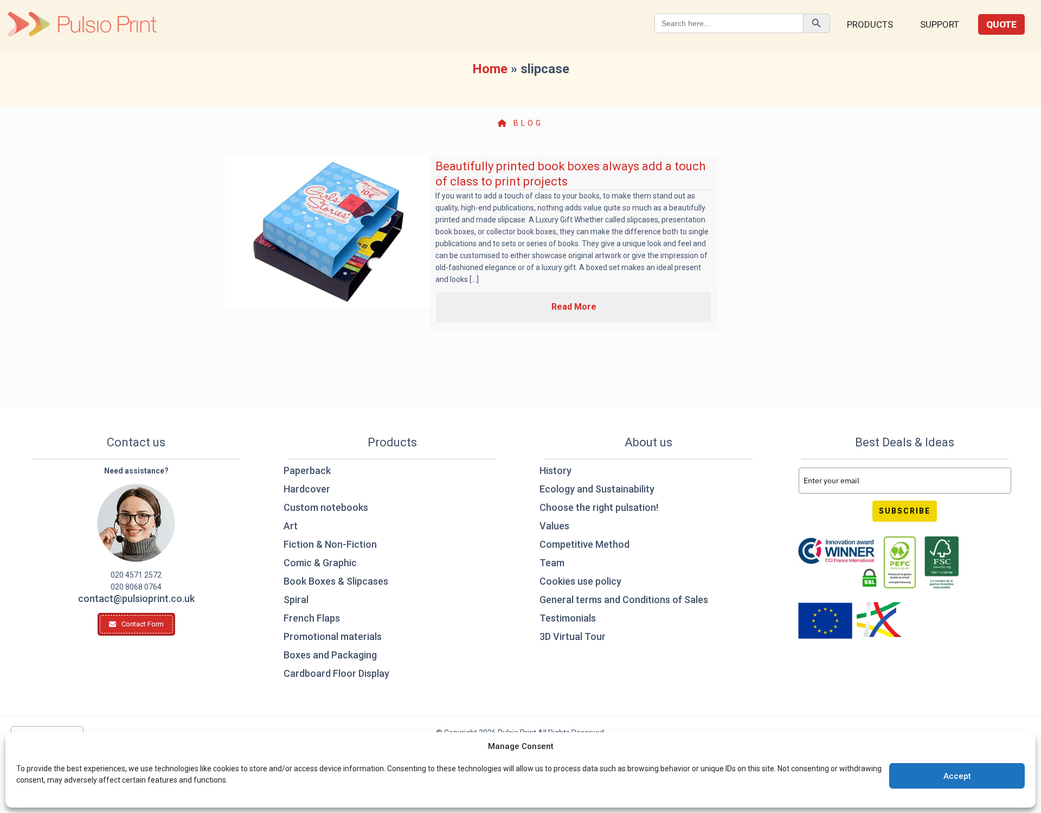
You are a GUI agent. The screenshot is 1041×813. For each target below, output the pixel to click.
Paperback (307, 470)
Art (291, 526)
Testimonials (567, 618)
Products (870, 24)
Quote (1001, 24)
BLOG (526, 123)
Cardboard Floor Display (336, 673)
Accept (957, 776)
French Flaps (312, 618)
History (555, 470)
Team (551, 562)
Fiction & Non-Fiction (330, 544)
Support (939, 24)
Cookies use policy (580, 581)
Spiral (296, 599)
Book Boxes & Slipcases (336, 581)
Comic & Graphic (320, 562)
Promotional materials (333, 636)
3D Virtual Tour (572, 636)
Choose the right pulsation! (598, 507)
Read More (573, 307)
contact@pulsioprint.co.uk (136, 598)
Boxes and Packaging (330, 655)
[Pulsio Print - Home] (82, 24)
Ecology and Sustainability (596, 489)
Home (489, 68)
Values (554, 526)
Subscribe (904, 511)
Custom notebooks (326, 507)
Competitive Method (584, 544)
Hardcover (307, 489)
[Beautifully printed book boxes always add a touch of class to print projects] (327, 232)
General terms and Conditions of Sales (623, 599)
